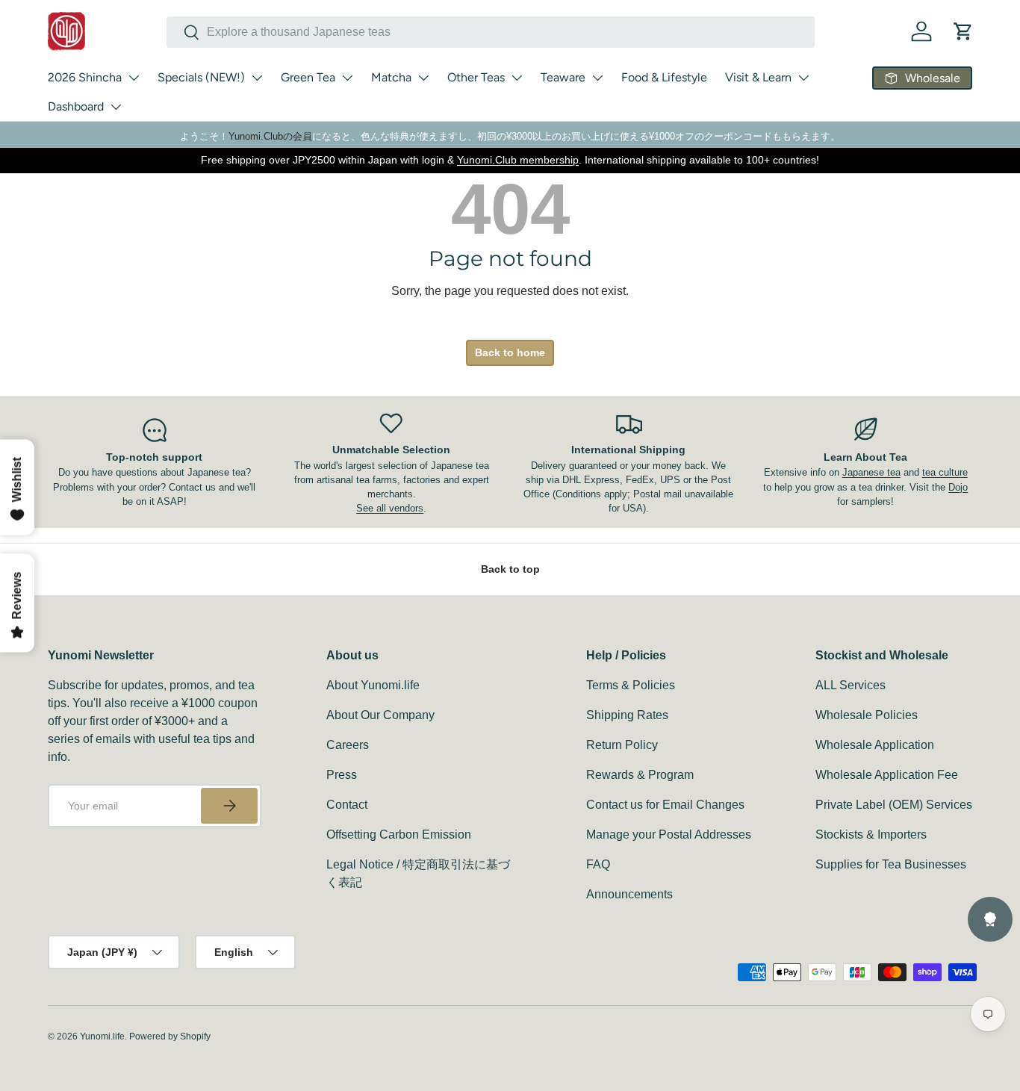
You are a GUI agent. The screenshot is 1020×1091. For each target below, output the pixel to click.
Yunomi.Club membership (518, 160)
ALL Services (850, 685)
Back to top (510, 569)
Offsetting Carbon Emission (398, 834)
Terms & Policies (630, 685)
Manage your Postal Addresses (668, 834)
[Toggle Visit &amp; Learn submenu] (803, 78)
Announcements (629, 894)
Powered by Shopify (170, 1036)
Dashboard (76, 106)
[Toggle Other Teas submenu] (517, 78)
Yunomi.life (102, 1036)
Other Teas (476, 77)
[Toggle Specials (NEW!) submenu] (257, 78)
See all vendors (389, 508)
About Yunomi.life (373, 685)
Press (341, 774)
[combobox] (491, 32)
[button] (963, 31)
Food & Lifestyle (664, 77)
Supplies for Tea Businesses (890, 864)
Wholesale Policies (866, 715)
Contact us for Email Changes (665, 804)
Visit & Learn (758, 77)
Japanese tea (871, 472)
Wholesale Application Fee (886, 774)
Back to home (510, 352)
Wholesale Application (874, 745)
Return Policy (622, 745)
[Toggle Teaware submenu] (597, 78)
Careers (347, 745)
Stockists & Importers (871, 834)
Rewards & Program (640, 774)
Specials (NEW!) (201, 77)
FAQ (598, 864)
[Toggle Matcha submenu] (423, 78)
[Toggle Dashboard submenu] (116, 107)
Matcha (391, 77)
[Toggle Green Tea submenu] (347, 78)
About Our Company (380, 715)
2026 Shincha (85, 77)
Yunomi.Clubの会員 (270, 136)
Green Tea (308, 77)
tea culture (945, 472)
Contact (346, 804)
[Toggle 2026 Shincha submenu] (134, 78)
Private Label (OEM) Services (893, 804)
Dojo (958, 487)
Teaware (563, 77)
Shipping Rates (627, 715)
